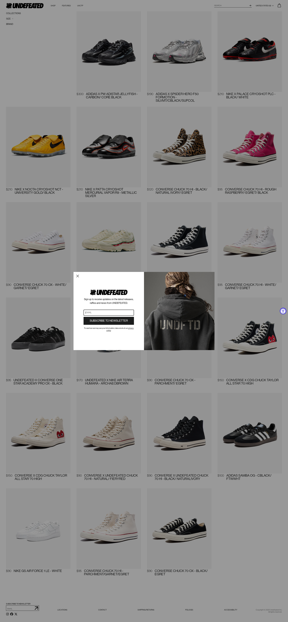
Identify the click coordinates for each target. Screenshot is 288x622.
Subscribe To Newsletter (109, 320)
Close (78, 276)
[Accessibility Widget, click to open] (283, 311)
